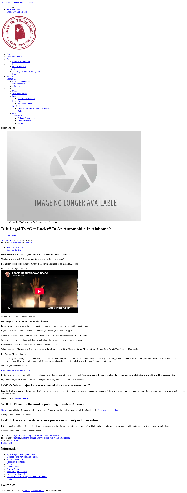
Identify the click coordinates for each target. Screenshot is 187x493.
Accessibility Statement (17, 471)
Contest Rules (13, 467)
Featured (16, 438)
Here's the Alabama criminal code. (16, 370)
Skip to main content (10, 2)
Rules (14, 74)
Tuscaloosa (65, 438)
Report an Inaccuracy (16, 462)
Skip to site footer (26, 2)
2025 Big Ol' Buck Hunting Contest (27, 71)
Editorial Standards (15, 459)
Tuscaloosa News (14, 57)
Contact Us (11, 79)
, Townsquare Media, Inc (33, 490)
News (56, 438)
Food (9, 59)
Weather (10, 76)
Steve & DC (6, 240)
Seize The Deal (13, 9)
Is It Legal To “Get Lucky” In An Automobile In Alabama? (34, 435)
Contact (10, 479)
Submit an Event (19, 66)
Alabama (25, 438)
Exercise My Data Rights (17, 474)
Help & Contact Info (21, 81)
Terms (9, 464)
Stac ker (4, 410)
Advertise (16, 86)
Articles (14, 440)
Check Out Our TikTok (17, 12)
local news (48, 438)
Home (9, 54)
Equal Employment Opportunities (21, 454)
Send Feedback (18, 84)
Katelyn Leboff (21, 398)
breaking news (36, 438)
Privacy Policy (13, 469)
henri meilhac (15, 243)
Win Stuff (11, 69)
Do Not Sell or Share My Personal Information (27, 476)
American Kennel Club (108, 410)
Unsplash (28, 243)
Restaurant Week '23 (21, 61)
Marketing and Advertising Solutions (22, 457)
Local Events (12, 64)
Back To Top (6, 443)
